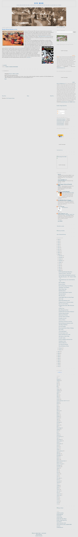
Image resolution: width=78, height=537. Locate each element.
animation (58, 380)
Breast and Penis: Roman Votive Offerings (66, 285)
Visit (59, 150)
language (58, 429)
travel (58, 479)
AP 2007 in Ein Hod (60, 512)
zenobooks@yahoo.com (61, 67)
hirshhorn (58, 416)
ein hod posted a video (60, 121)
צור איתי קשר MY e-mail (61, 26)
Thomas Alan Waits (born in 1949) (64, 334)
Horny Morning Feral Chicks (63, 309)
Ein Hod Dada (59, 515)
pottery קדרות (59, 462)
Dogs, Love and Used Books (63, 303)
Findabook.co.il (62, 83)
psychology (59, 465)
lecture (58, 433)
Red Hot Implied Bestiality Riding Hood (65, 271)
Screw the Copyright (62, 326)
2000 (59, 363)
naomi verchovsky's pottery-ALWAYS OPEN (64, 524)
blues (57, 384)
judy (57, 426)
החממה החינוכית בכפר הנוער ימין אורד (68, 192)
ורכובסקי (58, 489)
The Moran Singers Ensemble (64, 313)
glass (57, 409)
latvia (58, 430)
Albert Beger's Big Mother (63, 324)
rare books (15, 66)
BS (57, 386)
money (58, 442)
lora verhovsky (59, 521)
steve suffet (58, 478)
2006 (59, 353)
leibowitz (58, 435)
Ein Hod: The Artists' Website (61, 518)
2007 (59, 351)
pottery (58, 459)
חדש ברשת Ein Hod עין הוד (62, 179)
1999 (59, 364)
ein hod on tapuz (59, 517)
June (60, 265)
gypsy (58, 412)
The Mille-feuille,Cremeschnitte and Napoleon (66, 311)
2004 (59, 356)
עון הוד (58, 499)
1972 (59, 366)
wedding (58, 485)
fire (57, 405)
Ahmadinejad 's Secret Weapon (64, 287)
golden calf (58, 410)
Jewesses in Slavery (62, 319)
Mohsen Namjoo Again (63, 289)
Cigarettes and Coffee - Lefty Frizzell (65, 273)
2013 (59, 246)
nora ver (59, 174)
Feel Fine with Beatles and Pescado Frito (65, 339)
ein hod (39, 3)
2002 (59, 359)
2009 (59, 252)
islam (57, 419)
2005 (59, 355)
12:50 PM (5, 65)
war (57, 483)
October (60, 258)
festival (58, 403)
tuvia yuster (59, 480)
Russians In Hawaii (62, 284)
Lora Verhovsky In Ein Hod (63, 344)
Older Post (52, 95)
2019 (59, 241)
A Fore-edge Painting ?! (63, 331)
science (58, 473)
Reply (6, 78)
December (61, 255)
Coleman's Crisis (61, 308)
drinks (58, 394)
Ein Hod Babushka (60, 514)
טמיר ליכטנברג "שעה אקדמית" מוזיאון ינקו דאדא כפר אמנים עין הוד (66, 215)
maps (57, 437)
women (58, 486)
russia (58, 472)
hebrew (58, 415)
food (57, 406)
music (58, 448)
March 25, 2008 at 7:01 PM (13, 73)
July (59, 263)
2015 (59, 244)
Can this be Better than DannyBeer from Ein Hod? (67, 275)
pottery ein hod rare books (61, 460)
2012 (59, 247)
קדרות (58, 502)
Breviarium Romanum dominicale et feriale (66, 323)
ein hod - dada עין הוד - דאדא (63, 213)
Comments (60, 113)
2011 (59, 249)
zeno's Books (60, 221)
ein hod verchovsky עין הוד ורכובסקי (62, 400)
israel (57, 420)
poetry (58, 456)
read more (28, 57)
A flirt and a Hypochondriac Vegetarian (65, 292)
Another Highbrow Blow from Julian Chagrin (66, 297)
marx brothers (59, 439)
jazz (57, 423)
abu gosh (58, 379)
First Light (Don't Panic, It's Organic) (64, 200)
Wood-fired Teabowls (62, 293)
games (58, 407)
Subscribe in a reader (60, 226)
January (60, 349)
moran (58, 445)
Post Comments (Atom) (10, 98)
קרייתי (58, 503)
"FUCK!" (59, 186)
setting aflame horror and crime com (44, 36)
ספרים (58, 496)
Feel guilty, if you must (62, 318)
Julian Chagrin (59, 427)
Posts (59, 111)
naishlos (58, 449)
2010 (59, 250)
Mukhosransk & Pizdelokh (63, 314)
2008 (59, 254)
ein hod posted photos (60, 123)
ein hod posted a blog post (61, 119)
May (60, 267)
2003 (59, 358)
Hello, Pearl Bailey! (62, 282)
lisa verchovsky (59, 436)
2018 (59, 242)
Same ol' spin (61, 298)
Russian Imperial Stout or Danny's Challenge (66, 328)
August (60, 262)
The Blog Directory (60, 527)
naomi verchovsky (60, 450)
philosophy (58, 453)
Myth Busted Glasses (62, 290)
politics (58, 458)
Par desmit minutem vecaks (63, 332)
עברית (58, 498)
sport (57, 476)
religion (58, 468)
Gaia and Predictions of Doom (64, 346)
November (61, 257)
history (7, 66)
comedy (58, 389)
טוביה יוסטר (58, 491)
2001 (59, 361)
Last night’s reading (62, 337)
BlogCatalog (39, 535)
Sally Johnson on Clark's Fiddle (64, 336)
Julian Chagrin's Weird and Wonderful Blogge (65, 185)
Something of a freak (62, 341)
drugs (58, 396)
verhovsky (58, 482)
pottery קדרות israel (60, 463)
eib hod (58, 397)
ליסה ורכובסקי (59, 493)
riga (57, 469)
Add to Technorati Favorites (61, 234)
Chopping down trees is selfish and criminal (66, 302)
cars (57, 387)
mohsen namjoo (59, 440)
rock (57, 470)
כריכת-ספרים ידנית (65, 207)
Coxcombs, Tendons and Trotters (64, 316)
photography (59, 455)
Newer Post (4, 95)
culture (58, 392)
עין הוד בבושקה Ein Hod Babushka (64, 191)
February (60, 348)
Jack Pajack (59, 422)
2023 (59, 239)
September (61, 260)
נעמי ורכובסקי (59, 495)
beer (57, 383)
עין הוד (58, 501)
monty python (59, 443)
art (57, 382)
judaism (10, 66)
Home (28, 95)
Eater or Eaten (61, 329)
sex (57, 475)
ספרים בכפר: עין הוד (61, 206)
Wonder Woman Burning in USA (9, 29)
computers (58, 390)
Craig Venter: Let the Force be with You (65, 321)
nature (58, 452)
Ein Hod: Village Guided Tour (62, 105)
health (58, 413)
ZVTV (58, 488)
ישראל (58, 492)
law (57, 432)
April (60, 268)
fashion (58, 402)
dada (57, 393)
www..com (60, 372)
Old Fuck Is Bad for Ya (62, 342)
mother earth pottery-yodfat (61, 523)
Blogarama (39, 534)
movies (58, 446)
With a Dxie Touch (62, 295)
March (60, 270)
